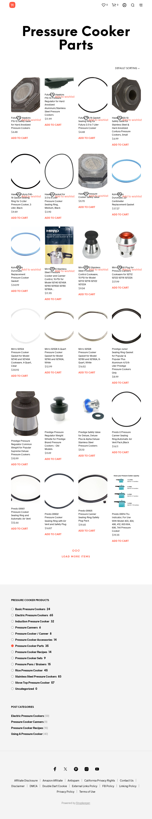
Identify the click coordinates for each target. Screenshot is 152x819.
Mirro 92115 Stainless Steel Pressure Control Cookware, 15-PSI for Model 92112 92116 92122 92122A (89, 276)
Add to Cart (19, 138)
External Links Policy (84, 786)
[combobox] (122, 68)
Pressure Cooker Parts (29, 645)
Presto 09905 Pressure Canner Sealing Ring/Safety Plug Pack (88, 515)
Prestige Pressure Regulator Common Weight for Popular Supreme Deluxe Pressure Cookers (21, 447)
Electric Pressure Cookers (31, 615)
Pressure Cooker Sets (28, 658)
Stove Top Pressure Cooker (32, 682)
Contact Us (126, 780)
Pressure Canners (26, 627)
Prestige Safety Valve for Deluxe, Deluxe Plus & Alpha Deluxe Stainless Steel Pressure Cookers (89, 439)
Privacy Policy (65, 791)
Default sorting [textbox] (126, 68)
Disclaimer (18, 786)
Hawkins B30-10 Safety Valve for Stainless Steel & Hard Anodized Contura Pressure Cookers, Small (121, 126)
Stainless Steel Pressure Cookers (36, 676)
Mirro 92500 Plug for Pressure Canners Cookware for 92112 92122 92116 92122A (123, 272)
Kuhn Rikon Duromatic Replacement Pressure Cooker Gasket (20, 274)
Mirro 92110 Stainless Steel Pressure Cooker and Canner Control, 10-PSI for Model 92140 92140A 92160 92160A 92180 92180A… (56, 279)
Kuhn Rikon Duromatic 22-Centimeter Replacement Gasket (123, 199)
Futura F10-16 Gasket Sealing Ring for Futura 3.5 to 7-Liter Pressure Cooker (89, 122)
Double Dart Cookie (54, 786)
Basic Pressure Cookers (30, 609)
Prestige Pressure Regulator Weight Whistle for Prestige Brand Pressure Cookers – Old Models (55, 440)
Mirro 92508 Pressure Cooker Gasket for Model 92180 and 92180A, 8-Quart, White (89, 355)
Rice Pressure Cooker (29, 670)
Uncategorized (24, 688)
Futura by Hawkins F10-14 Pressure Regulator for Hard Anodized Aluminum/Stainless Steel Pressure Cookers (55, 104)
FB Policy (108, 786)
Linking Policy (127, 786)
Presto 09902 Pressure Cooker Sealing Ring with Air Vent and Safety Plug (55, 519)
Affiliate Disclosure (26, 780)
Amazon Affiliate (53, 780)
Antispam (73, 780)
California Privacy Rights (99, 780)
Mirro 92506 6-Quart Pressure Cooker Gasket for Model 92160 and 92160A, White (55, 355)
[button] (104, 5)
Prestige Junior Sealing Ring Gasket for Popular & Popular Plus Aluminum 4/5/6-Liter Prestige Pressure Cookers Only (122, 360)
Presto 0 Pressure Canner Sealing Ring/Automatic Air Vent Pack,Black (122, 437)
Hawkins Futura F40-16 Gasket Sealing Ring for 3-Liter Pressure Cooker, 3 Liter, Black (22, 201)
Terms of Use (87, 791)
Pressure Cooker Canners (27, 721)
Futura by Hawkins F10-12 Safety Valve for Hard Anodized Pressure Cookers (21, 122)
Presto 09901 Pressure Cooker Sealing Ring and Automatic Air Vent (21, 513)
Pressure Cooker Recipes (31, 652)
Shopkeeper (83, 803)
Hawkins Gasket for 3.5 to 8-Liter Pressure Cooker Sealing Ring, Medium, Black (55, 201)
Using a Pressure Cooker (27, 733)
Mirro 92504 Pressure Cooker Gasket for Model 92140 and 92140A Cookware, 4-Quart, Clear (21, 357)
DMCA (33, 786)
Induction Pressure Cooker (32, 621)
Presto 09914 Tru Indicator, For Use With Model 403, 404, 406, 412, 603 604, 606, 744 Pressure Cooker (123, 522)
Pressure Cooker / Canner (31, 633)
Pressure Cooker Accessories (33, 639)
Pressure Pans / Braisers (30, 664)
